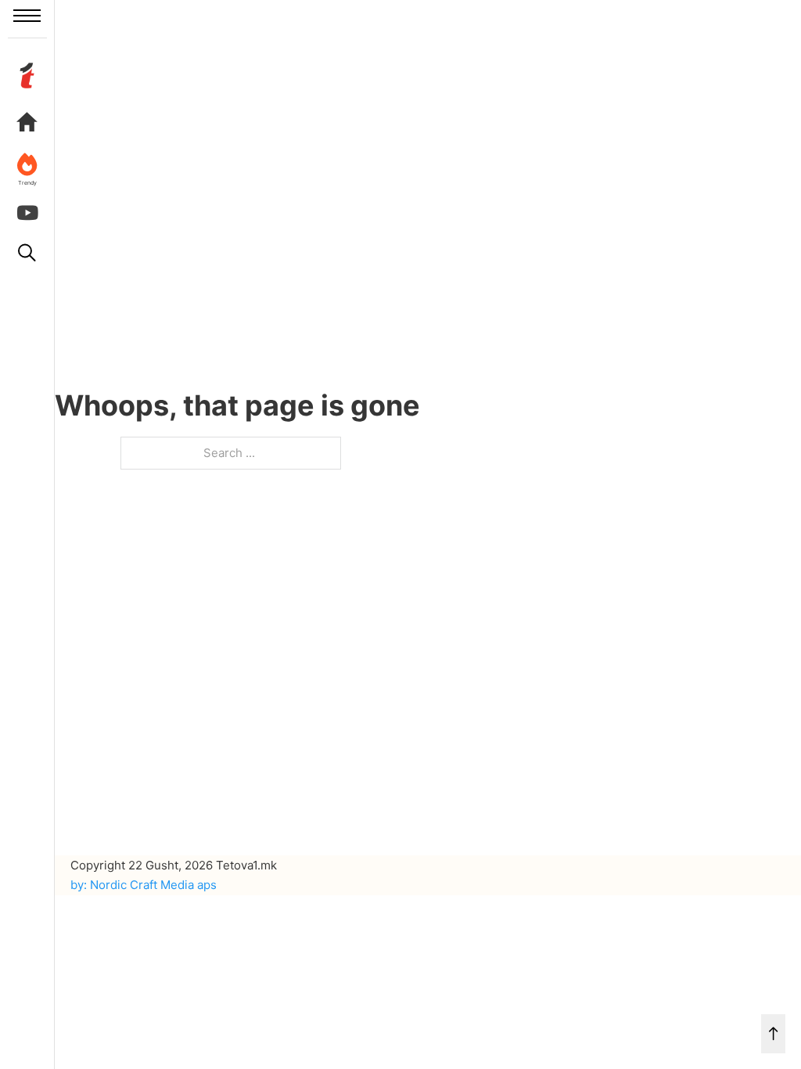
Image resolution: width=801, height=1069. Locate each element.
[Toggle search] (27, 253)
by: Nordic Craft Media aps (143, 884)
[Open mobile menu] (27, 15)
